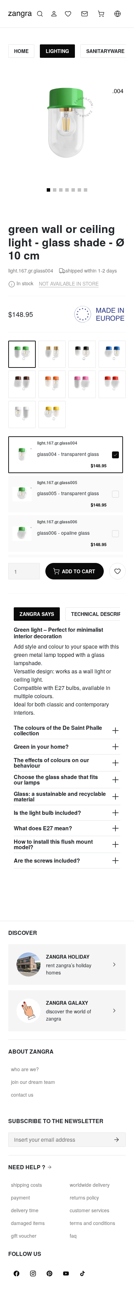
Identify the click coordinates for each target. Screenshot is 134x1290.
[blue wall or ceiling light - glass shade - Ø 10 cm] (112, 354)
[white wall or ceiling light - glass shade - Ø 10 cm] (22, 414)
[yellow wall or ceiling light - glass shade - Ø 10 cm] (52, 414)
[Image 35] (79, 190)
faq (73, 1235)
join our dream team (33, 1081)
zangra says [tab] (37, 613)
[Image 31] (54, 190)
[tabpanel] (67, 747)
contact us (22, 1094)
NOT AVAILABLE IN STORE (69, 283)
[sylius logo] (20, 13)
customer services (89, 1210)
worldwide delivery (90, 1184)
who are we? (25, 1069)
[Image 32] (61, 190)
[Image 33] (67, 190)
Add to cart (78, 571)
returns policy (84, 1197)
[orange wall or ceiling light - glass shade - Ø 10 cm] (52, 384)
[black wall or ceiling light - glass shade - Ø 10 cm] (82, 354)
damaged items (28, 1222)
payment (20, 1197)
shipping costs (26, 1184)
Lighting (57, 50)
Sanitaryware (105, 50)
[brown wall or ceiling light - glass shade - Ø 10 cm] (22, 384)
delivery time (24, 1210)
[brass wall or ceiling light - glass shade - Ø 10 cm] (52, 354)
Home (21, 50)
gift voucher (23, 1235)
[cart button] (101, 14)
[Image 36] (85, 190)
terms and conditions (92, 1222)
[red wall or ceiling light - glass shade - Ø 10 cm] (112, 384)
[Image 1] (48, 190)
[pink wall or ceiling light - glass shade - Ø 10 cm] (82, 384)
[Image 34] (73, 190)
